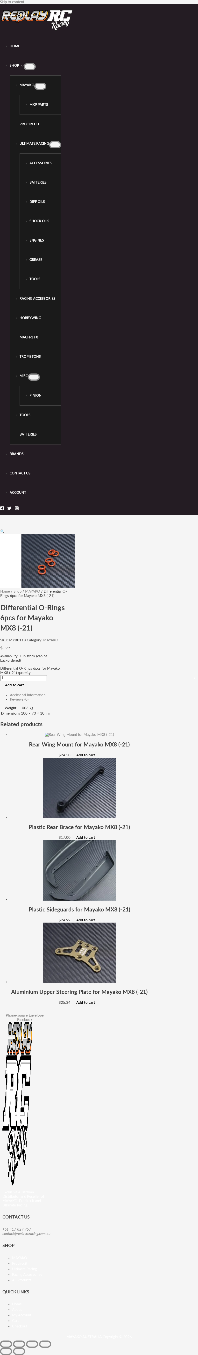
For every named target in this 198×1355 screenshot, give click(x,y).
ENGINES (36, 240)
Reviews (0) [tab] (19, 699)
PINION (35, 395)
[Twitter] (9, 509)
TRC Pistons (30, 356)
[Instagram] (16, 509)
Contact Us (20, 473)
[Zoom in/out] (6, 1344)
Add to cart (14, 685)
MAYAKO (27, 85)
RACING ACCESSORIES (37, 299)
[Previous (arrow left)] (6, 1351)
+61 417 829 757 (16, 1229)
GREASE (35, 260)
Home (15, 46)
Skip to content (12, 2)
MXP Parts (38, 105)
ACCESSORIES (40, 163)
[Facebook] (2, 509)
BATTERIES (38, 182)
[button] (2, 531)
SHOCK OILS (39, 221)
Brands (17, 454)
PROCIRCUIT (29, 124)
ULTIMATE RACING (34, 143)
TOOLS (34, 279)
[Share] (32, 1344)
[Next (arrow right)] (19, 1351)
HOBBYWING (30, 318)
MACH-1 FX (29, 337)
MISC (24, 376)
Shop (14, 65)
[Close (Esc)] (45, 1344)
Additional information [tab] (27, 695)
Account (18, 493)
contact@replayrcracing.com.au (26, 1234)
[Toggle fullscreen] (19, 1344)
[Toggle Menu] (30, 66)
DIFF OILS (37, 202)
